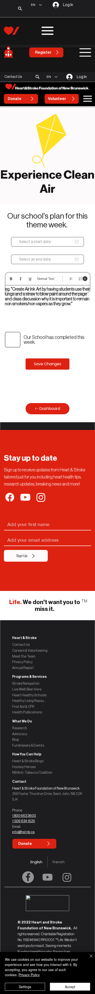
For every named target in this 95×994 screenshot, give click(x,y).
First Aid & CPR (23, 707)
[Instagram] (67, 877)
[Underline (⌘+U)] (30, 278)
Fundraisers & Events (28, 745)
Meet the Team (23, 656)
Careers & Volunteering (30, 650)
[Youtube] (47, 877)
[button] (37, 77)
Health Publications (27, 712)
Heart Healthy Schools (29, 695)
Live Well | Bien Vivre (26, 689)
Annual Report (23, 668)
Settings (25, 986)
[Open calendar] (77, 242)
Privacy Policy (22, 662)
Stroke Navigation (25, 683)
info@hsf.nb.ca (23, 832)
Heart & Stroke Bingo (28, 761)
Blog (15, 739)
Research (19, 728)
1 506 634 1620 (23, 821)
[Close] (88, 959)
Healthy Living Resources (29, 701)
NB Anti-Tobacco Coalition (32, 772)
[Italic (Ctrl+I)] (20, 278)
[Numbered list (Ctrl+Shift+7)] (80, 278)
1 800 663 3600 (24, 816)
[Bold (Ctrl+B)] (11, 278)
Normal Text (45, 279)
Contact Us (21, 645)
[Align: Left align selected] (71, 278)
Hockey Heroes (24, 767)
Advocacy (19, 734)
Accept (70, 986)
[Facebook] (28, 877)
